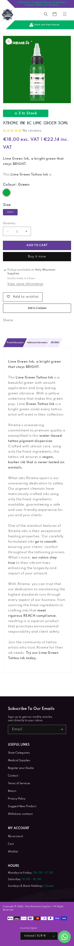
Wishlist (13, 851)
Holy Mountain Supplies (38, 906)
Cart (11, 844)
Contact (13, 776)
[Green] (6, 192)
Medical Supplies (19, 760)
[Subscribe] (61, 729)
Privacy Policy (16, 799)
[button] (45, 14)
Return (12, 791)
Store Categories (19, 753)
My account (15, 836)
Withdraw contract (20, 814)
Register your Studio (21, 768)
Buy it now (37, 256)
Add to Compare (37, 308)
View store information (25, 284)
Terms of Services (19, 783)
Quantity (9, 223)
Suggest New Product (22, 806)
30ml (10, 212)
